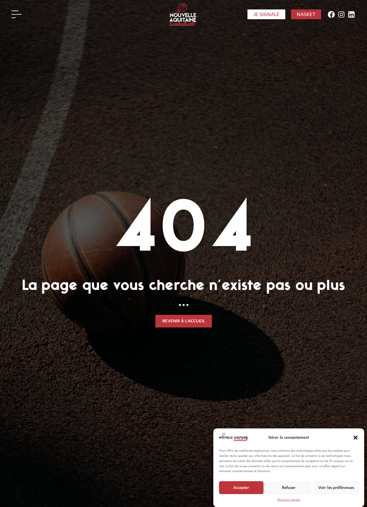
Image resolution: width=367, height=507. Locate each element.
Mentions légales (288, 500)
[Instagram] (341, 14)
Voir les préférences (336, 487)
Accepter (241, 487)
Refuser (289, 487)
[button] (355, 437)
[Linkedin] (351, 14)
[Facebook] (331, 14)
